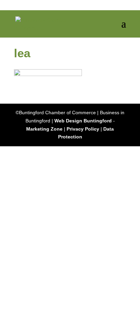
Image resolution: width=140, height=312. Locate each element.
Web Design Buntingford (83, 120)
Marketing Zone (44, 129)
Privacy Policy (83, 129)
